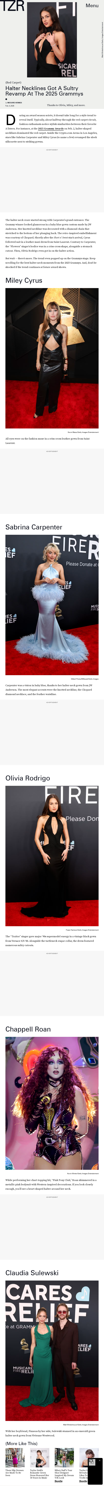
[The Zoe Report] (12, 5)
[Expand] (91, 1460)
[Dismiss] (100, 1460)
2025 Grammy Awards (51, 128)
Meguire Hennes (14, 103)
